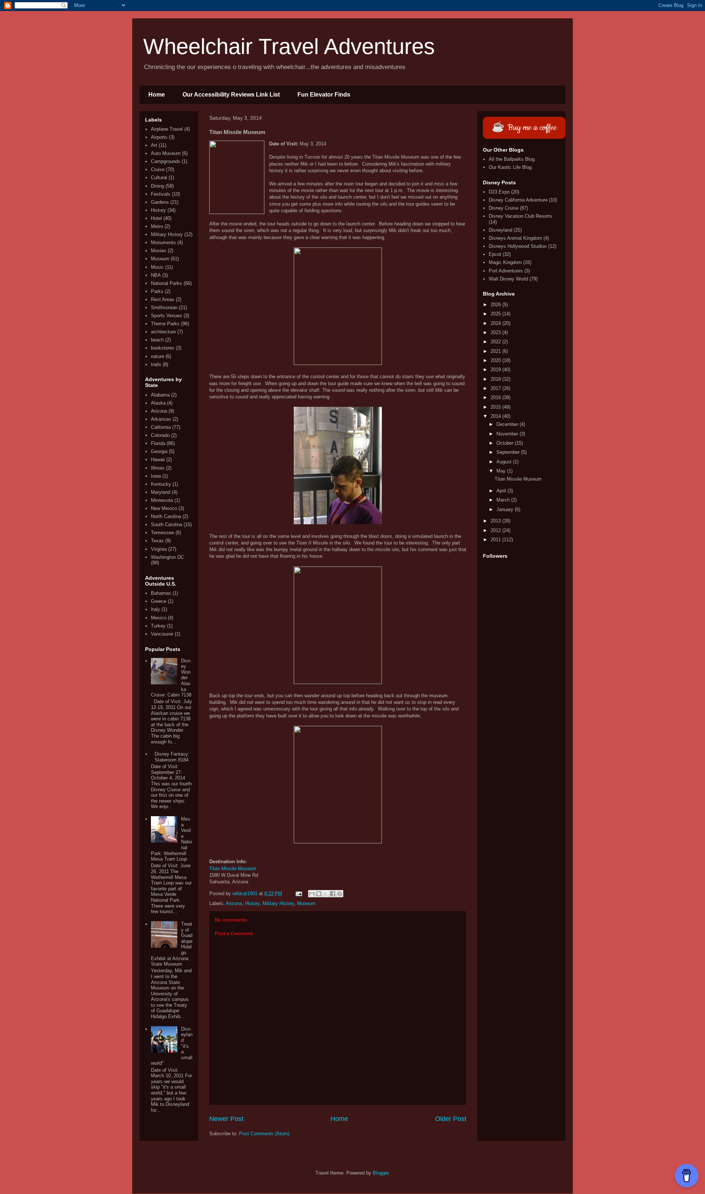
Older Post (450, 1118)
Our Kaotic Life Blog (510, 167)
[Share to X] (325, 893)
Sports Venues (166, 315)
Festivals (160, 194)
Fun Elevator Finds (323, 94)
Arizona (234, 903)
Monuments (163, 242)
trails (156, 364)
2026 (496, 304)
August (504, 461)
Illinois (157, 468)
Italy (155, 609)
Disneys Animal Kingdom (515, 238)
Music (157, 267)
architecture (163, 331)
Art (154, 145)
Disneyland (500, 230)
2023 (496, 332)
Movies (158, 250)
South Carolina (166, 524)
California (161, 427)
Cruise (157, 169)
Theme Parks (165, 323)
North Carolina (166, 516)
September (508, 452)
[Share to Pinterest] (339, 893)
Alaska (158, 403)
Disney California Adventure (518, 200)
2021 (496, 351)
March (503, 500)
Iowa (156, 476)
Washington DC (167, 557)
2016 (496, 397)
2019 (496, 369)
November (508, 434)
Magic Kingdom (505, 262)
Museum (306, 903)
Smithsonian (164, 307)
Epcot (495, 254)
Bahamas (161, 593)
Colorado (160, 435)
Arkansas (161, 419)
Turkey (158, 626)
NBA (156, 275)
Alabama (160, 395)
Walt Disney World (508, 279)
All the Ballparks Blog (512, 159)
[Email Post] (298, 893)
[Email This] (311, 893)
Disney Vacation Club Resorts (520, 216)
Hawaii (158, 459)
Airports (159, 137)
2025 (496, 313)
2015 (496, 407)
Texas (157, 540)
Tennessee (162, 532)
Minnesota (162, 500)
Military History (278, 903)
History (252, 903)
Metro (157, 226)
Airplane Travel (167, 129)
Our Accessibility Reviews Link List (231, 94)
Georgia (159, 451)
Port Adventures (506, 271)
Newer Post (226, 1118)
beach (157, 340)
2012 (496, 530)
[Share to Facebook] (332, 893)
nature (157, 356)
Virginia (159, 549)
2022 (496, 341)
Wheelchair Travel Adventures (289, 46)
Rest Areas (162, 299)
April (501, 490)
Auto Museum (166, 153)
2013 (496, 521)
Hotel (156, 218)
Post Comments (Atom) (264, 1133)
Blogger (380, 1173)
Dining (157, 186)
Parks (157, 291)
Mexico (158, 617)
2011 (496, 539)
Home (156, 94)
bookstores (162, 348)
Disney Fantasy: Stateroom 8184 (172, 757)
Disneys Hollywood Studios (518, 246)
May (501, 471)
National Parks (166, 283)
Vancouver (162, 634)
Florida (158, 443)
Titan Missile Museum (232, 868)
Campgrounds (165, 161)
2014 (496, 416)
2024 (496, 323)
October (505, 443)
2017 (496, 388)
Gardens (160, 202)
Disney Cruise (503, 208)
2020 (496, 360)
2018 (496, 379)
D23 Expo (499, 192)
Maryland (160, 492)
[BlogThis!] (318, 893)
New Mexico (164, 508)
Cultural (159, 177)
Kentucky (161, 484)
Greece (158, 601)
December (508, 424)
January (505, 509)
